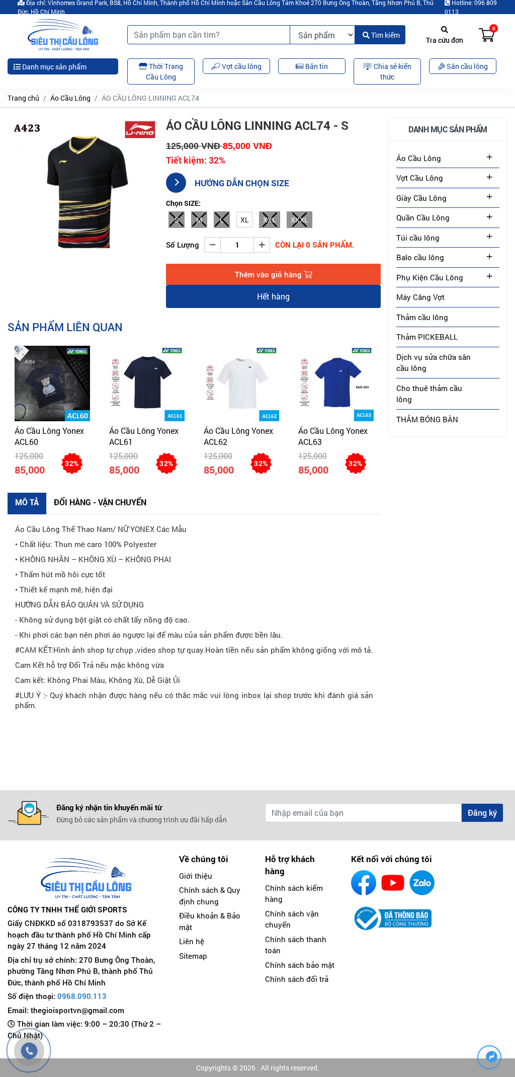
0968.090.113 (82, 996)
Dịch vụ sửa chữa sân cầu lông (433, 362)
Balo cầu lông (420, 257)
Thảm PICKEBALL (427, 337)
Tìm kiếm (385, 35)
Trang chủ (23, 98)
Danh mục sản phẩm (54, 66)
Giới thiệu (195, 876)
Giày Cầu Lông (421, 198)
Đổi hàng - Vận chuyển (100, 502)
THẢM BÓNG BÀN (427, 419)
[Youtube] (392, 882)
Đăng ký (482, 812)
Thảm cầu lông (422, 317)
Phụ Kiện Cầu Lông (429, 277)
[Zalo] (422, 882)
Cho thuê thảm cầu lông (429, 394)
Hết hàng (273, 296)
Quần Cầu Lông (423, 217)
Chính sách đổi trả (296, 979)
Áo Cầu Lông (70, 98)
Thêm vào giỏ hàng (269, 274)
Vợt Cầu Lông (419, 178)
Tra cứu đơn (444, 40)
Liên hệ (191, 941)
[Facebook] (363, 882)
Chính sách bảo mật (299, 965)
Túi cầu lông (418, 238)
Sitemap (193, 956)
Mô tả (27, 502)
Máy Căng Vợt (420, 297)
